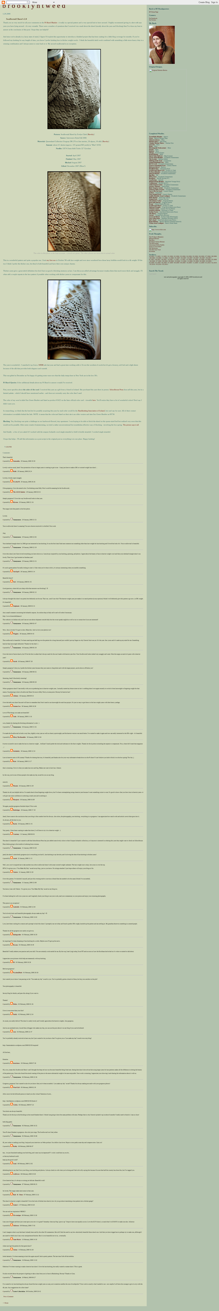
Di (14, 962)
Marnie (15, 786)
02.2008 (195, 259)
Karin (15, 824)
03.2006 (182, 256)
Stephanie (16, 606)
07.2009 (170, 263)
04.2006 (189, 256)
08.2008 (165, 261)
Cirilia (15, 1105)
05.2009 (157, 263)
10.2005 (151, 256)
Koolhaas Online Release (157, 242)
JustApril (16, 571)
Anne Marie (17, 1239)
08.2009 (176, 263)
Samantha (16, 461)
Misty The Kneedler (19, 737)
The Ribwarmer (154, 243)
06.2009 (164, 263)
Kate (14, 761)
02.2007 (183, 258)
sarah (15, 858)
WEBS (41, 365)
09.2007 (164, 259)
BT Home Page (153, 12)
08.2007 (157, 259)
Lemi (15, 1163)
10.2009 (189, 263)
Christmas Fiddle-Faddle (156, 245)
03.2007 (190, 258)
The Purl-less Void (155, 250)
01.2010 (208, 263)
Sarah (15, 661)
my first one (51, 260)
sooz (14, 1032)
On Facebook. (153, 18)
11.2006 (165, 258)
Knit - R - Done (18, 1195)
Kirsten (15, 502)
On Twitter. (152, 20)
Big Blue (152, 240)
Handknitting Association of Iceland (91, 411)
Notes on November (155, 246)
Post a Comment (8, 1296)
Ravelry (91, 134)
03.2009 (208, 261)
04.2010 (158, 264)
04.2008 (208, 259)
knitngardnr (17, 934)
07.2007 (151, 259)
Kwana (15, 945)
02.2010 (214, 263)
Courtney (16, 834)
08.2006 (214, 256)
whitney (15, 696)
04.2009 (151, 263)
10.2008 (177, 261)
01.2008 (189, 259)
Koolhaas (152, 251)
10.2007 (170, 259)
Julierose (16, 1225)
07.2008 (158, 261)
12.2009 (201, 263)
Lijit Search (152, 274)
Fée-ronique (17, 1215)
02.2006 (176, 256)
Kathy (15, 1146)
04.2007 (196, 258)
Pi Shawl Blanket (51, 23)
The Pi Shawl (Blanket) (156, 237)
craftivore (16, 1174)
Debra (15, 1004)
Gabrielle (16, 907)
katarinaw (16, 1063)
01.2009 (196, 261)
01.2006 (170, 256)
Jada (14, 716)
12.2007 (182, 259)
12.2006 (171, 258)
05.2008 (214, 259)
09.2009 (182, 263)
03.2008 (201, 259)
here (94, 400)
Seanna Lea (17, 706)
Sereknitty (16, 751)
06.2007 (208, 258)
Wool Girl (16, 1087)
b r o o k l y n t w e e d (33, 5)
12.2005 (164, 256)
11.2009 (195, 263)
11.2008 (183, 261)
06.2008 (152, 261)
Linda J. (15, 1205)
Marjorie (16, 799)
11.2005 (157, 256)
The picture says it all (131, 425)
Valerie (15, 872)
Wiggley (16, 634)
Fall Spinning (153, 248)
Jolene (15, 1250)
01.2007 (177, 258)
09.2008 (171, 261)
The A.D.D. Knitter (19, 492)
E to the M (16, 482)
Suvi (14, 582)
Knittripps (16, 810)
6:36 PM (9, 447)
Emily (15, 1014)
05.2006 (195, 256)
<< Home (5, 1303)
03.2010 (152, 264)
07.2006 (208, 256)
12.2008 (190, 261)
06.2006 (201, 256)
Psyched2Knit (17, 972)
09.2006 (152, 258)
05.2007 (202, 258)
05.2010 (165, 264)
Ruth (14, 471)
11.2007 (176, 259)
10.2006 (158, 258)
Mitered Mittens (154, 238)
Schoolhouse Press (116, 390)
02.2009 (202, 261)
